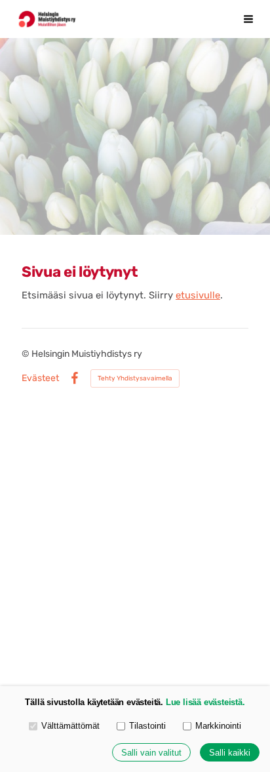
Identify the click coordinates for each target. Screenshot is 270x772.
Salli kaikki (229, 753)
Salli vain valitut (151, 753)
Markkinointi (218, 726)
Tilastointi (147, 726)
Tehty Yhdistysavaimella (135, 378)
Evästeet (40, 378)
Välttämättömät (70, 726)
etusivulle (198, 295)
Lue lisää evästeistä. (205, 702)
